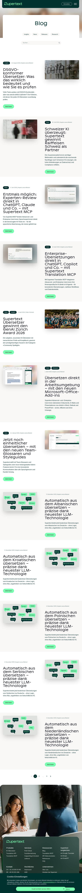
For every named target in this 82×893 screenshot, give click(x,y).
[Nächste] (50, 776)
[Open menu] (75, 4)
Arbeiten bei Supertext (49, 872)
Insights (26, 34)
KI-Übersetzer (10, 851)
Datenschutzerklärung (49, 882)
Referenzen (46, 858)
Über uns (45, 869)
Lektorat (27, 858)
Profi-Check (28, 851)
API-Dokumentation (48, 856)
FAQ (43, 861)
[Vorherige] (31, 776)
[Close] (63, 889)
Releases (44, 34)
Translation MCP (11, 856)
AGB (25, 872)
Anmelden (67, 4)
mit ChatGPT (64, 858)
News (35, 34)
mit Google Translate (67, 853)
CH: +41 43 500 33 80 (13, 869)
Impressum (28, 869)
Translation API (11, 853)
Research (55, 34)
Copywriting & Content (31, 856)
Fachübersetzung (30, 853)
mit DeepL (63, 856)
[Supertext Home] (15, 841)
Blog (43, 851)
